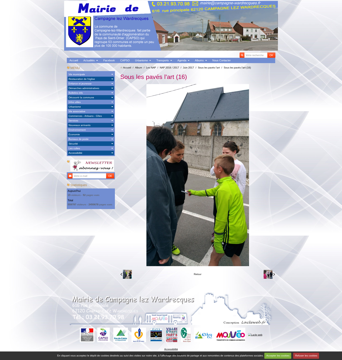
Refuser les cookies (306, 355)
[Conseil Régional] (138, 334)
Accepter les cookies (277, 355)
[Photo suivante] (269, 274)
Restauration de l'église (82, 79)
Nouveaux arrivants (79, 125)
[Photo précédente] (126, 274)
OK (271, 55)
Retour (197, 274)
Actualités (89, 60)
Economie (74, 134)
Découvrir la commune (81, 97)
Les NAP (151, 67)
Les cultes (74, 148)
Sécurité (73, 143)
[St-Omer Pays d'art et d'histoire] (156, 334)
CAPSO (125, 60)
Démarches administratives (84, 88)
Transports (162, 60)
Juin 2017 (188, 67)
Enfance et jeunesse (80, 83)
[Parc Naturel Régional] (186, 334)
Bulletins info (76, 92)
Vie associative (77, 111)
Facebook (109, 60)
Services (73, 120)
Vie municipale (77, 74)
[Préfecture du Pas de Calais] (87, 334)
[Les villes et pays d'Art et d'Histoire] (171, 334)
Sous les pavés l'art (209, 67)
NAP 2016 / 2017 (169, 67)
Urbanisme (141, 60)
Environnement (77, 129)
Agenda (181, 60)
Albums (199, 60)
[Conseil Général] (120, 334)
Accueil (73, 60)
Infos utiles (75, 102)
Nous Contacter (221, 60)
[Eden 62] (203, 334)
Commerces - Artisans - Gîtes (85, 115)
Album (138, 67)
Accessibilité (75, 152)
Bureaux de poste (79, 139)
